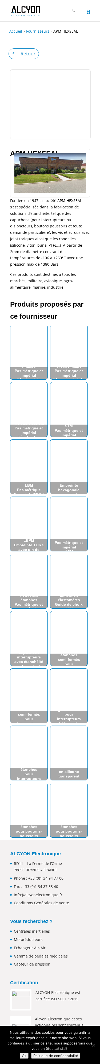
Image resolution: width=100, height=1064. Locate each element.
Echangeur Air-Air (30, 947)
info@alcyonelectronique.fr (38, 894)
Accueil (15, 31)
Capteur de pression (32, 964)
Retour (28, 53)
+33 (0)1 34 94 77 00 (45, 878)
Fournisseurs (37, 31)
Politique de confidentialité (55, 1056)
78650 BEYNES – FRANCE (36, 869)
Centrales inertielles (32, 931)
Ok (24, 1056)
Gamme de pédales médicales (41, 956)
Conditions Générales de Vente (41, 902)
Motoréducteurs (28, 939)
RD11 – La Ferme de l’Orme (38, 863)
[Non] (93, 1045)
